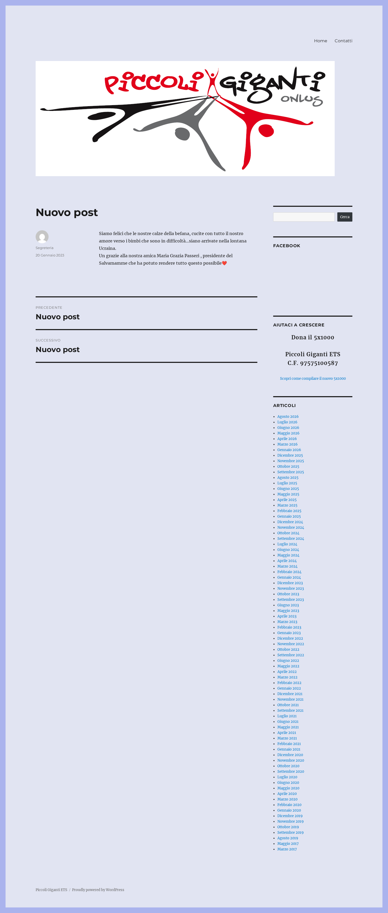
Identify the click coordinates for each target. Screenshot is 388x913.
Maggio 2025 (288, 494)
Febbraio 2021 (289, 744)
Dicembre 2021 (289, 694)
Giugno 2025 (288, 488)
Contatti (343, 40)
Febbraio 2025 (289, 511)
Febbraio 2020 (289, 805)
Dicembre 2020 (290, 755)
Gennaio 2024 (289, 577)
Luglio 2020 (287, 777)
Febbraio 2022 (289, 683)
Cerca (344, 217)
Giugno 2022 (288, 660)
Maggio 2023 (288, 610)
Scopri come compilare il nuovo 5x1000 (313, 378)
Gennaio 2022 (289, 688)
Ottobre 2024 (288, 533)
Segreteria (45, 248)
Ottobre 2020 (288, 766)
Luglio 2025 (287, 483)
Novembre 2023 (290, 588)
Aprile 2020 (287, 794)
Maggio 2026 (288, 433)
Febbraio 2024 (289, 572)
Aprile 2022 (287, 671)
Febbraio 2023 (289, 627)
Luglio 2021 (287, 716)
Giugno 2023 (288, 605)
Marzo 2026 (287, 444)
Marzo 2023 (287, 622)
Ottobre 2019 (288, 827)
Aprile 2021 (286, 733)
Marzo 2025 (287, 505)
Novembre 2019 (290, 821)
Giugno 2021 (288, 721)
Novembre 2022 (290, 644)
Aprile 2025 (287, 500)
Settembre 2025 (290, 472)
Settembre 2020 (290, 771)
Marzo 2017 (287, 849)
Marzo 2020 (287, 799)
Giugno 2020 (288, 782)
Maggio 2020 (288, 788)
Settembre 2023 (290, 599)
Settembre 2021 (290, 710)
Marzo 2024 (287, 566)
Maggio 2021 (288, 727)
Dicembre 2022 (290, 638)
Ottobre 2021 (288, 705)
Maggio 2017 (288, 843)
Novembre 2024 (290, 527)
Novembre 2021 (290, 699)
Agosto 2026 (288, 416)
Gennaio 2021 (288, 749)
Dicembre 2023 (290, 583)
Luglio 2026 (287, 422)
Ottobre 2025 (288, 466)
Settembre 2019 (290, 832)
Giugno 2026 (288, 427)
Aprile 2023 (286, 616)
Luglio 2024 (287, 544)
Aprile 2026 (287, 439)
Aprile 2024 (287, 561)
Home (320, 40)
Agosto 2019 (287, 838)
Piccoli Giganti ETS (51, 890)
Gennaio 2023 (289, 633)
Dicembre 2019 (290, 816)
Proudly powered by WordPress (98, 890)
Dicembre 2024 (290, 522)
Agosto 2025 (288, 477)
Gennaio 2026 (289, 450)
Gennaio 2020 (289, 810)
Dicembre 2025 (290, 455)
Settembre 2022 (290, 655)
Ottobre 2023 (288, 594)
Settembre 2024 (290, 538)
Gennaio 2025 (289, 516)
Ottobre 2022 (288, 649)
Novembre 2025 (290, 461)
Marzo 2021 (287, 738)
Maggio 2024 (288, 555)
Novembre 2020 (290, 760)
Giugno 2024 (288, 549)
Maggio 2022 (288, 666)
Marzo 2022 (287, 677)
